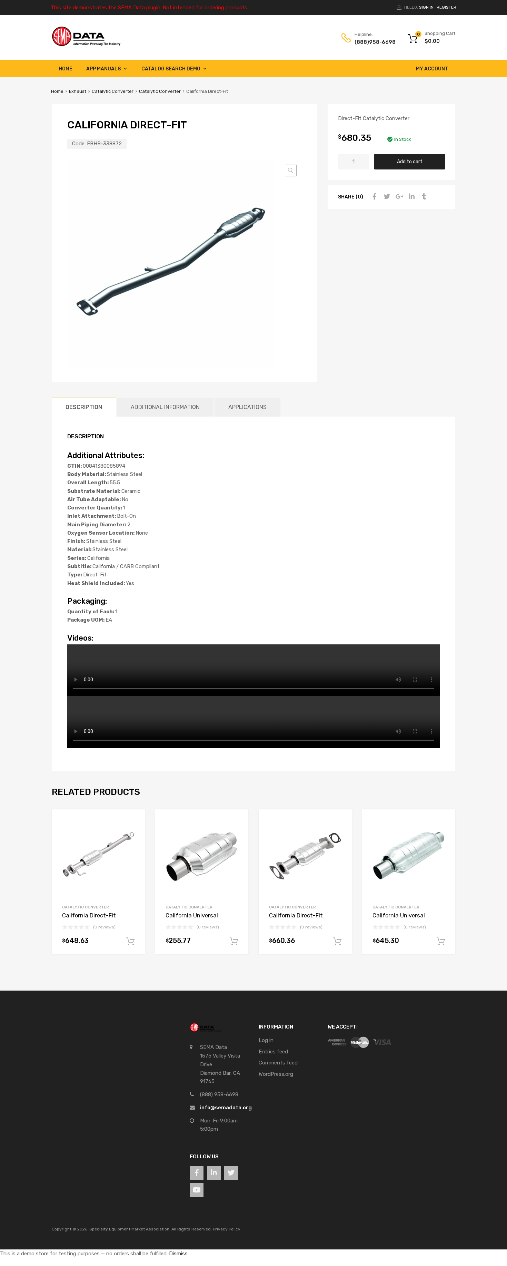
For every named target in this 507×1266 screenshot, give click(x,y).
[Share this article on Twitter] (385, 196)
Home (65, 69)
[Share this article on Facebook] (373, 196)
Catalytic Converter (112, 91)
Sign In (426, 7)
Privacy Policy (226, 1229)
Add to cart (410, 161)
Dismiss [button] (178, 1253)
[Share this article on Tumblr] (423, 196)
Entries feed (273, 1052)
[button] (291, 170)
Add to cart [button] (130, 941)
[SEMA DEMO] (86, 44)
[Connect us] (196, 1173)
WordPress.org (276, 1074)
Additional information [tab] (165, 407)
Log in (266, 1040)
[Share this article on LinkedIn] (410, 196)
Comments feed (278, 1063)
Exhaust (77, 91)
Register (446, 7)
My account (432, 69)
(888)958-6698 (371, 42)
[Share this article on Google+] (398, 196)
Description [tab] (84, 407)
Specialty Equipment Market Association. (129, 1229)
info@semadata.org (226, 1107)
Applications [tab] (247, 407)
